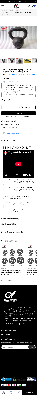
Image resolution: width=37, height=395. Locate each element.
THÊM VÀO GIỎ (24, 107)
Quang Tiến (15, 327)
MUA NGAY (18, 113)
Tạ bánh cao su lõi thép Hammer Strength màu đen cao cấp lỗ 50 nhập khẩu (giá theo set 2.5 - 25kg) (12, 272)
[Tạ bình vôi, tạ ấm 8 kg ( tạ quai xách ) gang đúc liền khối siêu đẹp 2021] (18, 37)
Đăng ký (31, 347)
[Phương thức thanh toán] (13, 385)
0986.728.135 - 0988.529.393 (21, 321)
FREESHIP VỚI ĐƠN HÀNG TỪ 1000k (17, 1)
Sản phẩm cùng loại (9, 241)
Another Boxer (13, 74)
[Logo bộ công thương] (18, 378)
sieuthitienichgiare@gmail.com (17, 324)
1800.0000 (18, 116)
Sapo (27, 327)
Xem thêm (18, 211)
